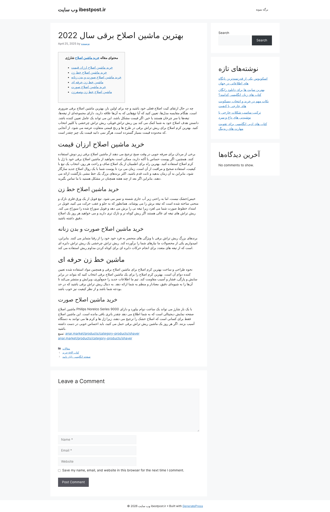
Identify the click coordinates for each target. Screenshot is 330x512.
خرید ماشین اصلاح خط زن (89, 72)
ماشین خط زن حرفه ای (87, 82)
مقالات (66, 348)
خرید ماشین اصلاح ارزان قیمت (92, 67)
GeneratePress (193, 506)
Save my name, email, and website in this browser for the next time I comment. (123, 470)
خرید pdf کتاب (70, 352)
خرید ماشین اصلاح (87, 58)
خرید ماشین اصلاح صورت (88, 87)
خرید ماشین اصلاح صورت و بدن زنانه (96, 77)
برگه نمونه (262, 9)
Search (223, 33)
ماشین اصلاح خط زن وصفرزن (91, 92)
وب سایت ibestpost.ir (82, 9)
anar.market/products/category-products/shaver (102, 333)
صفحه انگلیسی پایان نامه (76, 356)
